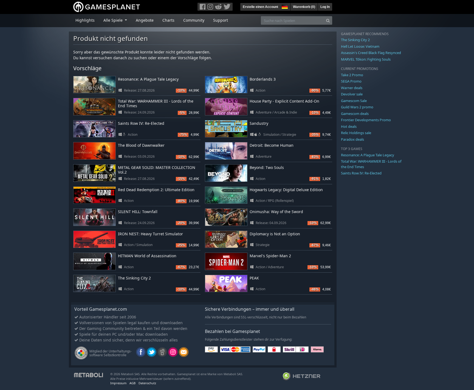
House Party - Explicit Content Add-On (284, 101)
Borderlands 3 (263, 79)
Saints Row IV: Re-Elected (141, 123)
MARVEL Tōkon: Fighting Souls (366, 59)
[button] (284, 6)
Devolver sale (352, 94)
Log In (325, 7)
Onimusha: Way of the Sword (276, 211)
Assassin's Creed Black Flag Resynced (371, 52)
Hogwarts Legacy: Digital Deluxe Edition (286, 189)
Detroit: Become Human (272, 145)
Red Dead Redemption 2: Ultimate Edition (156, 189)
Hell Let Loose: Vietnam (360, 46)
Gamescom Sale (354, 100)
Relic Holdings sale (356, 132)
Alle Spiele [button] (113, 20)
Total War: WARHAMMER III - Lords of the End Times (155, 103)
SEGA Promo (351, 81)
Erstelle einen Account (260, 7)
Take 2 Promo (352, 74)
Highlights (85, 20)
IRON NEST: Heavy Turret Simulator (150, 233)
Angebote (145, 20)
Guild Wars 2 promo (357, 106)
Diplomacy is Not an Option (275, 233)
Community (193, 20)
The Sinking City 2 (134, 278)
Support (220, 20)
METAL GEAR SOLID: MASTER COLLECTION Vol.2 (156, 170)
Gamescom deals (355, 113)
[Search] (328, 20)
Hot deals (349, 126)
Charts (168, 20)
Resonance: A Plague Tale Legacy (148, 79)
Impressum (118, 383)
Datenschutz (147, 383)
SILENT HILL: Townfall (137, 211)
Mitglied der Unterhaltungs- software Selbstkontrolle (110, 353)
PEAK (254, 278)
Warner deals (351, 87)
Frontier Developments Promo (366, 119)
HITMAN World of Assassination (147, 255)
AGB (132, 383)
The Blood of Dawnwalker (141, 145)
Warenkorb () (304, 7)
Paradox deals (352, 139)
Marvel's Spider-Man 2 (270, 255)
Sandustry (259, 123)
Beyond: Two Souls (267, 167)
